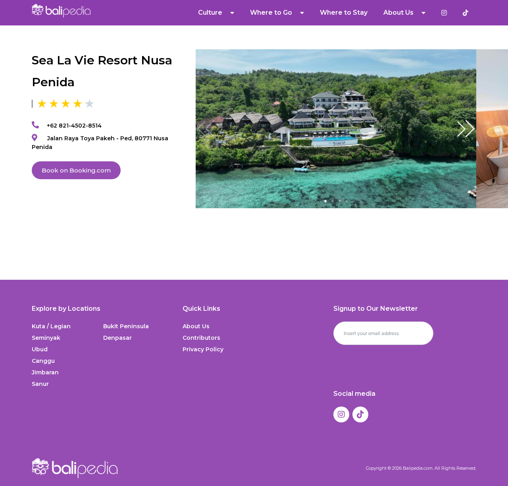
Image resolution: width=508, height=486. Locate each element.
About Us (196, 326)
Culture (210, 12)
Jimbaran (45, 372)
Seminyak (46, 337)
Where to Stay (344, 12)
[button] (466, 128)
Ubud (40, 349)
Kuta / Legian (51, 326)
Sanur (40, 383)
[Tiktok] (360, 414)
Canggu (43, 360)
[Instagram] (341, 414)
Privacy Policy (203, 349)
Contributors (201, 337)
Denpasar (117, 337)
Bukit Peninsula (126, 326)
